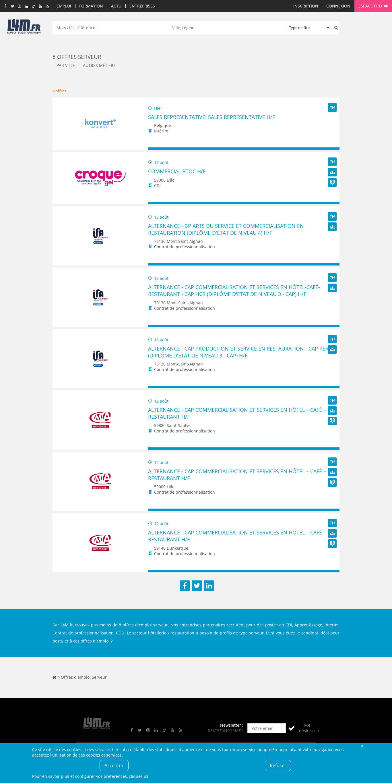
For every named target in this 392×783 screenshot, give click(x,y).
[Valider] (291, 728)
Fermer (362, 745)
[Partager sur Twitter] (197, 585)
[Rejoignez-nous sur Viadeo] (33, 6)
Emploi (64, 6)
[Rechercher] (334, 27)
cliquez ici (138, 776)
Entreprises (142, 6)
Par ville (66, 65)
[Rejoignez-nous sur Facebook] (5, 6)
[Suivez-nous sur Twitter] (12, 6)
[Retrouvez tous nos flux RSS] (47, 6)
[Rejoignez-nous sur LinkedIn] (26, 6)
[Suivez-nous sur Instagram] (19, 6)
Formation (91, 6)
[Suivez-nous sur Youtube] (40, 6)
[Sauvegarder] (155, 149)
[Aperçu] (332, 149)
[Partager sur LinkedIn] (209, 585)
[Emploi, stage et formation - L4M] (54, 677)
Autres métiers (99, 65)
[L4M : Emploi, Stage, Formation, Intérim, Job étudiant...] (23, 27)
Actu (116, 6)
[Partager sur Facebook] (185, 585)
